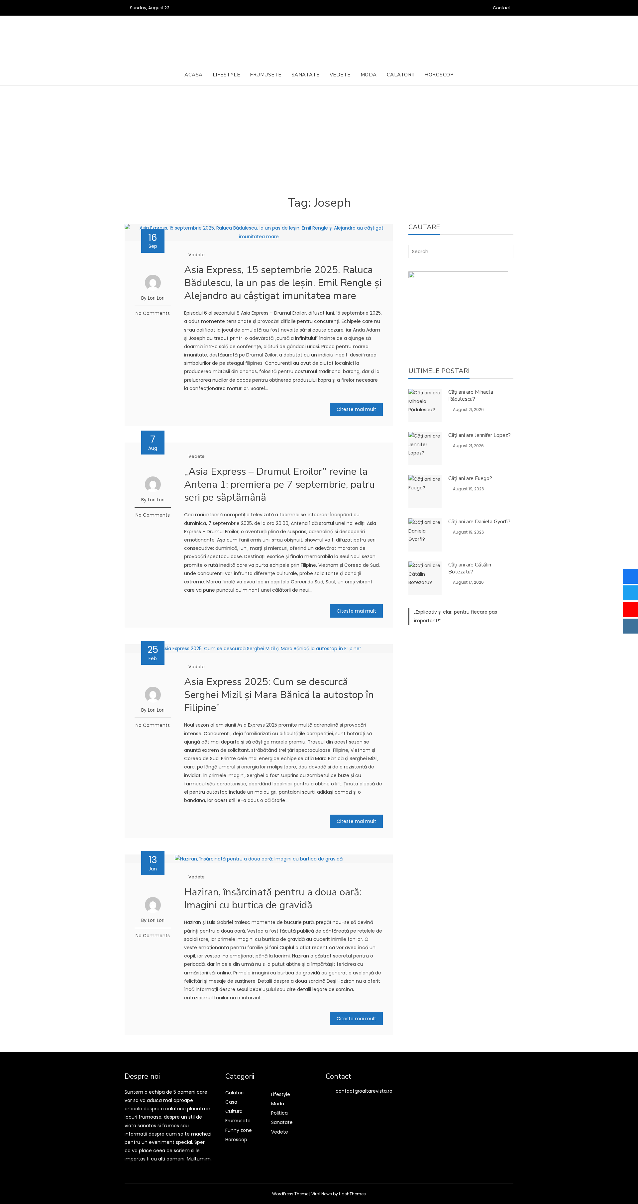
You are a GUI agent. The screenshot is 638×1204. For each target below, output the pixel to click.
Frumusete (265, 74)
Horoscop (439, 74)
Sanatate (305, 74)
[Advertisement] (319, 145)
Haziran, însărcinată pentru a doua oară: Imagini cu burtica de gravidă (272, 898)
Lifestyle (226, 74)
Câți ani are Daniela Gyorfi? (479, 521)
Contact (501, 8)
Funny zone (238, 1130)
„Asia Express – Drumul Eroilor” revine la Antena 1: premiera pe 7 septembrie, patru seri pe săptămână (279, 484)
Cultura (234, 1111)
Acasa (193, 74)
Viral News (321, 1194)
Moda (369, 74)
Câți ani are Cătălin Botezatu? (469, 568)
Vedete (340, 74)
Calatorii (401, 74)
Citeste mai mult (356, 409)
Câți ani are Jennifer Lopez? (479, 435)
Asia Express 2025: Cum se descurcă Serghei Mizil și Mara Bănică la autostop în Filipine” (279, 695)
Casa (231, 1102)
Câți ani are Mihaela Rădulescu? (470, 395)
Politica (279, 1113)
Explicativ (426, 612)
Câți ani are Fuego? (470, 478)
